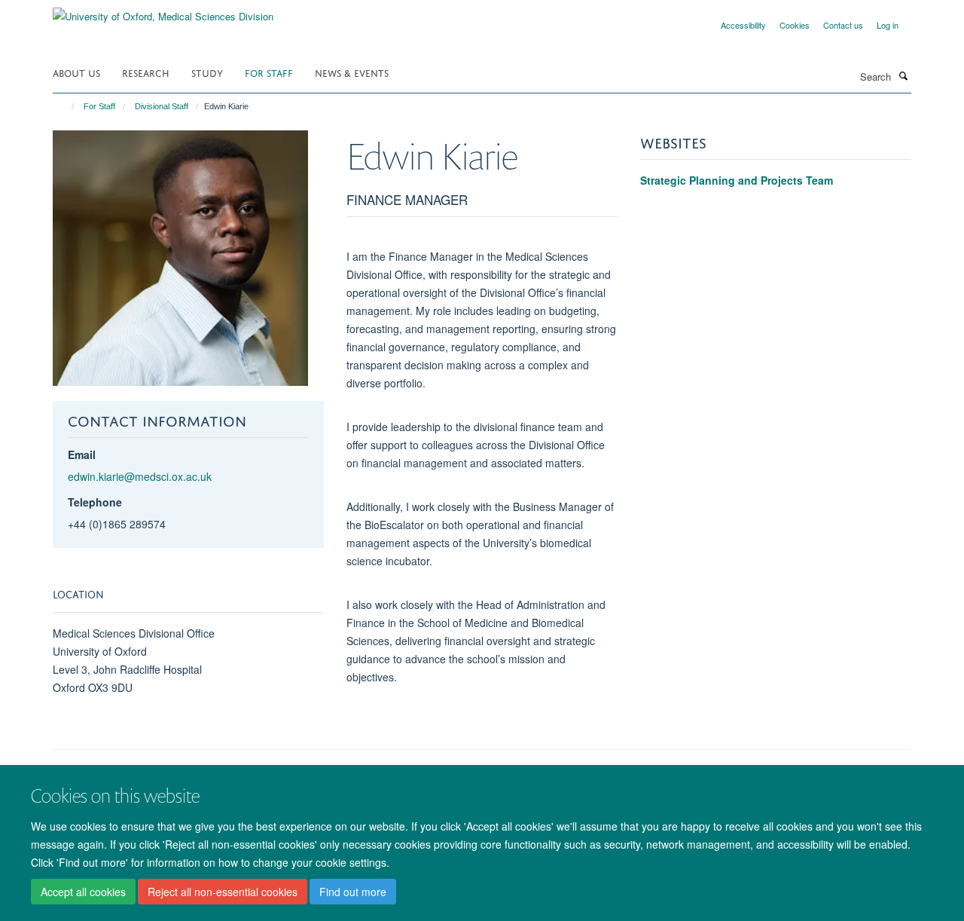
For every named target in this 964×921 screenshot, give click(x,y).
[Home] (66, 106)
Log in (887, 25)
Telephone (95, 501)
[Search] (903, 75)
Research (145, 72)
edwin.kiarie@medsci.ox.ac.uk (140, 476)
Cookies (794, 25)
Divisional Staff (161, 106)
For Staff (269, 72)
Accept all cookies (83, 891)
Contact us (843, 25)
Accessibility (743, 25)
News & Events (352, 72)
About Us (76, 72)
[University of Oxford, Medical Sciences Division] (163, 11)
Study (207, 72)
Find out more (352, 891)
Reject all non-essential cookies (222, 891)
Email (82, 454)
